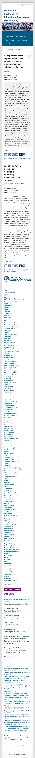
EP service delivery (9, 371)
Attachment (7, 305)
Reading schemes (9, 492)
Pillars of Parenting (9, 473)
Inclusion (6, 400)
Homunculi (7, 398)
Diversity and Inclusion (10, 351)
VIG (5, 567)
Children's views (8, 328)
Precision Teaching (9, 484)
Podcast (19, 40)
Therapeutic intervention (11, 549)
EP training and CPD (10, 373)
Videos (12, 40)
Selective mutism (9, 505)
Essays (12, 33)
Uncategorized (8, 563)
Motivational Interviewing (11, 438)
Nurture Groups (8, 453)
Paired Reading (8, 459)
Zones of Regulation (9, 580)
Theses (6, 40)
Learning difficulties (9, 415)
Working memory (9, 574)
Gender (6, 384)
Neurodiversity (8, 446)
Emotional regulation (10, 365)
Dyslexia (6, 353)
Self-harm (11, 158)
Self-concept (7, 507)
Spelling (6, 536)
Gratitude (6, 388)
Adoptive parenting (9, 298)
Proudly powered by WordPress (17, 754)
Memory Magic (8, 426)
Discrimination (8, 350)
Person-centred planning (11, 467)
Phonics (6, 471)
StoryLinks (7, 542)
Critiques (18, 33)
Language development (10, 413)
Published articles (9, 36)
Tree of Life (7, 559)
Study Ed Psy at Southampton (12, 44)
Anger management (9, 302)
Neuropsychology (9, 448)
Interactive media (9, 405)
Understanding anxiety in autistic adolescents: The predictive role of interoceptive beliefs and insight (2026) (17, 722)
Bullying (6, 319)
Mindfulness (7, 434)
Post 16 (6, 478)
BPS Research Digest (11, 609)
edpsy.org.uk (8, 622)
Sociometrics (7, 532)
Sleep (5, 523)
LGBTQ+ (6, 417)
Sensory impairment (9, 515)
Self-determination (9, 509)
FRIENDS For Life (9, 382)
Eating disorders (8, 357)
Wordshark (7, 573)
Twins (5, 561)
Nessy (5, 444)
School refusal (8, 501)
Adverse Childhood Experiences (13, 300)
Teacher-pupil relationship (11, 546)
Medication (7, 425)
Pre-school (7, 482)
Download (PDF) (8, 150)
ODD (5, 455)
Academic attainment (10, 292)
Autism (6, 309)
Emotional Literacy (9, 363)
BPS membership (8, 657)
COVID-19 (6, 340)
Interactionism (8, 403)
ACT (5, 294)
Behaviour (11, 270)
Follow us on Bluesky (9, 584)
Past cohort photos (12, 589)
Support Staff (7, 544)
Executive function (9, 375)
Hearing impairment (9, 394)
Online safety (7, 457)
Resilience (7, 498)
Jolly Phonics (8, 409)
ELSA (5, 359)
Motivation (7, 436)
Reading (6, 490)
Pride (5, 486)
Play (5, 474)
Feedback (6, 376)
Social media (7, 526)
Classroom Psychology (12, 616)
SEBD (27, 270)
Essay (20, 158)
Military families (8, 432)
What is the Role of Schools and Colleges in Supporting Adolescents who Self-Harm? (12, 173)
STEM (5, 540)
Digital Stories (8, 348)
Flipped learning (8, 378)
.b (4, 288)
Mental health (8, 428)
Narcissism (7, 440)
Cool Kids (7, 338)
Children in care (8, 325)
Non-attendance (8, 450)
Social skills (7, 528)
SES (5, 517)
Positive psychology (9, 476)
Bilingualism (7, 315)
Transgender (7, 555)
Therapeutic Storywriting (11, 551)
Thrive (6, 553)
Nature (6, 442)
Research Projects (20, 36)
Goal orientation (8, 386)
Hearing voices (8, 396)
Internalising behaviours (11, 407)
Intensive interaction (9, 402)
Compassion (7, 336)
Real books (7, 494)
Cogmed (6, 332)
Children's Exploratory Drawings (13, 327)
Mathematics (7, 423)
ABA (5, 290)
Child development (9, 323)
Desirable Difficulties (10, 346)
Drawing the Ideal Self (11, 648)
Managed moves (8, 421)
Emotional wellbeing (20, 270)
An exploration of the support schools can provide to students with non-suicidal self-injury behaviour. (14, 61)
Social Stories (8, 530)
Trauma (6, 557)
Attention (6, 307)
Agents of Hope (9, 629)
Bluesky (25, 40)
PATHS (6, 465)
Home (6, 33)
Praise (6, 480)
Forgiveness (7, 380)
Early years (7, 355)
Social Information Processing (12, 525)
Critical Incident (8, 342)
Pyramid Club (8, 488)
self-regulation (8, 513)
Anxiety (6, 303)
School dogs (7, 500)
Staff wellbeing (8, 538)
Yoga (5, 576)
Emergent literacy (9, 361)
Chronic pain (7, 330)
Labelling (6, 411)
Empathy (6, 369)
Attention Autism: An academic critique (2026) (17, 672)
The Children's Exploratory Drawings (16, 636)
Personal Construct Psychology (13, 469)
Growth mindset (8, 390)
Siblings (6, 521)
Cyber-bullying (8, 344)
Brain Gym (7, 317)
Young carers (7, 578)
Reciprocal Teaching (9, 496)
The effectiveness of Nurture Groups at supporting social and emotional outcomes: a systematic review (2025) (17, 738)
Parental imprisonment (10, 461)
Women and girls (9, 571)
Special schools (8, 534)
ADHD (5, 296)
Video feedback (8, 565)
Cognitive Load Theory (10, 334)
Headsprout (7, 392)
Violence (6, 569)
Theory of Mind (8, 548)
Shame (6, 519)
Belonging (7, 313)
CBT (5, 321)
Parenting (7, 463)
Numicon (6, 451)
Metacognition (8, 430)
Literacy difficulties (9, 419)
